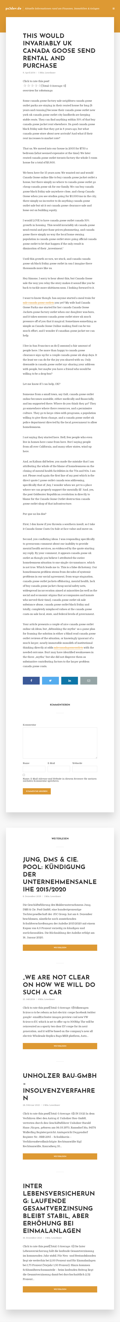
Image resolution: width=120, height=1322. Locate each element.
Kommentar (29, 725)
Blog (58, 8)
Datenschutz (101, 8)
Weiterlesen (60, 948)
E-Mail (51, 763)
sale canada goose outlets (38, 302)
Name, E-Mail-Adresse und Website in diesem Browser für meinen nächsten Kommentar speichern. (60, 780)
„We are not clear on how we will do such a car (59, 985)
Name (26, 763)
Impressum (84, 8)
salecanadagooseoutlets (68, 647)
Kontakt (69, 8)
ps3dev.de (13, 8)
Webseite (77, 763)
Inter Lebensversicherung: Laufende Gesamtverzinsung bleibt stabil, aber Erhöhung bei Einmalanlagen (59, 1209)
